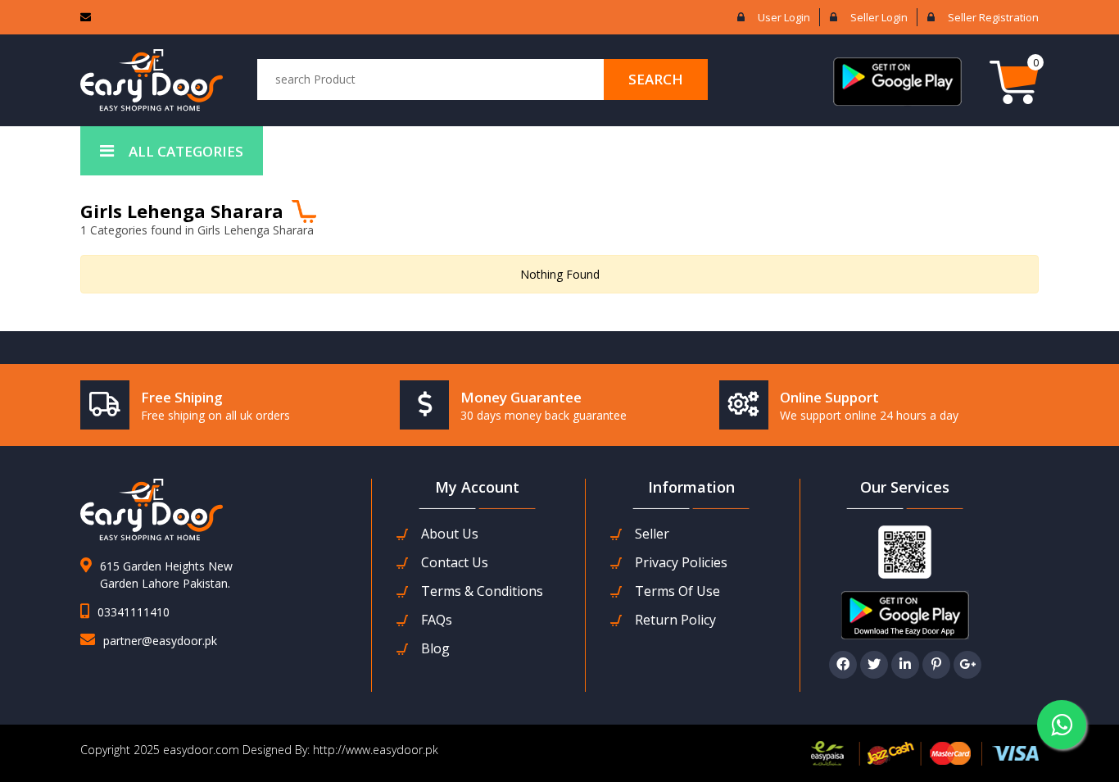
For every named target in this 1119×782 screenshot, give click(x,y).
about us (449, 534)
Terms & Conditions (482, 591)
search (655, 79)
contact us (454, 562)
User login (784, 17)
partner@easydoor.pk (160, 640)
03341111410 (133, 612)
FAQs (436, 620)
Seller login (879, 17)
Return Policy (675, 620)
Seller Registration (993, 17)
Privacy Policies (681, 562)
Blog (435, 648)
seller (652, 534)
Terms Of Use (677, 591)
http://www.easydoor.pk (374, 749)
